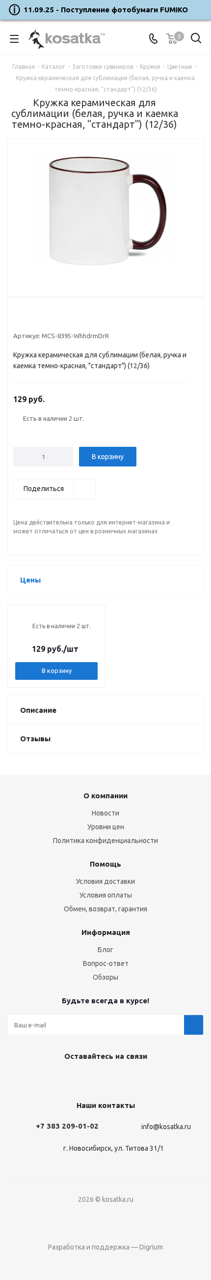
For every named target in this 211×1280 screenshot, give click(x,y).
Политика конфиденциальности (105, 840)
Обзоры (105, 977)
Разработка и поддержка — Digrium (105, 1247)
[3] (36, 319)
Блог (105, 950)
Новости (105, 813)
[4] (46, 319)
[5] (55, 319)
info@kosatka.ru (166, 1127)
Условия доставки (105, 881)
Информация (105, 932)
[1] (18, 319)
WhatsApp (127, 1079)
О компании (105, 795)
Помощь (105, 864)
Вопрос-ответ (106, 963)
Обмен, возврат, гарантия (105, 909)
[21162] (105, 210)
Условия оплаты (105, 895)
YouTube (103, 1079)
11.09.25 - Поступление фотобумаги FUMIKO (106, 9)
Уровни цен (105, 827)
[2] (27, 319)
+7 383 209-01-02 (67, 1126)
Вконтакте (78, 1079)
